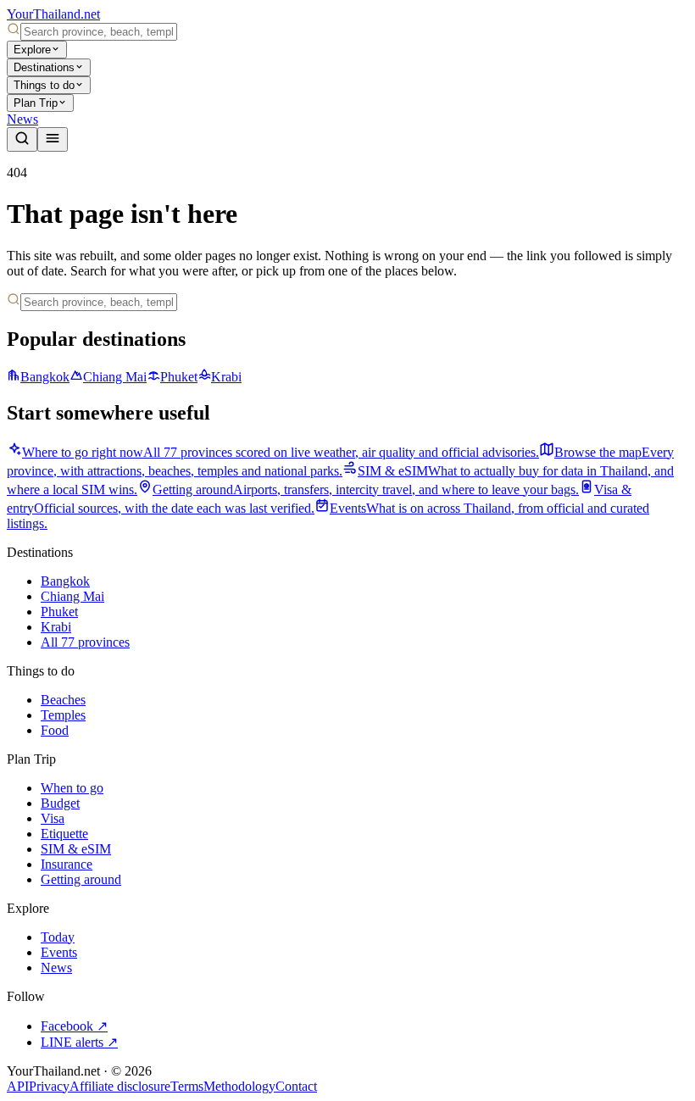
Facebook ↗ (74, 1026)
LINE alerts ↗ (79, 1042)
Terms (186, 1086)
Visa (52, 818)
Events (59, 952)
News (22, 119)
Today (58, 937)
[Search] (22, 139)
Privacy (49, 1086)
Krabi (226, 377)
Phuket (178, 377)
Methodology (239, 1086)
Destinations (44, 67)
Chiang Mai (115, 377)
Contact (296, 1086)
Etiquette (64, 833)
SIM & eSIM (76, 849)
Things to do (44, 85)
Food (55, 730)
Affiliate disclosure (120, 1086)
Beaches (63, 699)
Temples (63, 715)
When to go (72, 788)
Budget (60, 803)
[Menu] (52, 139)
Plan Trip (36, 103)
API (18, 1086)
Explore (32, 49)
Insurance (66, 864)
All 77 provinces (85, 642)
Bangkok (45, 377)
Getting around (81, 879)
